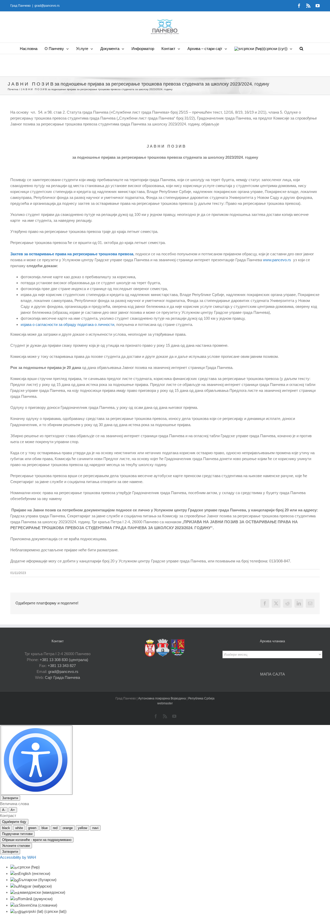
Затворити (10, 798)
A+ (13, 810)
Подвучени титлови (17, 834)
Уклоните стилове (16, 846)
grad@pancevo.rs (47, 5)
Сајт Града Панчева (62, 677)
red (55, 828)
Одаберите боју (14, 822)
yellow (82, 828)
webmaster (165, 703)
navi (95, 828)
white (19, 828)
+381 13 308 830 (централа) (64, 659)
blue (45, 828)
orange (68, 828)
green (32, 828)
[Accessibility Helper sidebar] (36, 760)
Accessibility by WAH (18, 857)
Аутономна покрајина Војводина (162, 698)
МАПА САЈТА (272, 674)
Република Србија (201, 698)
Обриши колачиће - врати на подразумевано (36, 840)
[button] (301, 48)
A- (3, 810)
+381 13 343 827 (62, 665)
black (6, 828)
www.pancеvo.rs (277, 260)
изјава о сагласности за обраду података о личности (67, 324)
